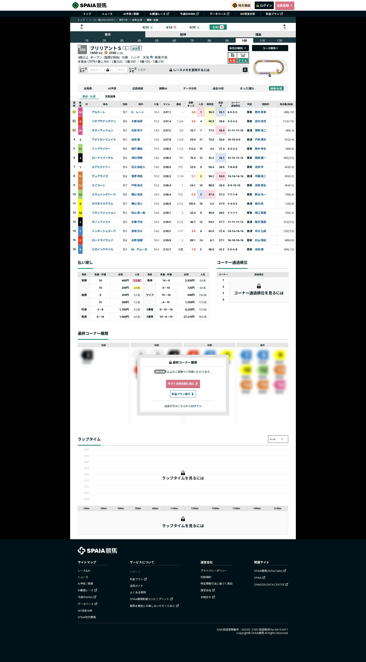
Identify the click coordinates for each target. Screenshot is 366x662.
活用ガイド (136, 585)
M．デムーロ (139, 249)
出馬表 (88, 88)
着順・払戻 (89, 96)
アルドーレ (98, 112)
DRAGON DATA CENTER (269, 584)
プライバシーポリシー (214, 570)
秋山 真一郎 (138, 213)
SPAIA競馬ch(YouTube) (268, 570)
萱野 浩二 (260, 130)
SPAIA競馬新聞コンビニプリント (149, 598)
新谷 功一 (260, 194)
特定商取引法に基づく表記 (217, 583)
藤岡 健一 (260, 158)
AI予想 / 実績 (131, 14)
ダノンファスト (101, 222)
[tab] (89, 96)
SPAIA (258, 577)
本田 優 (259, 249)
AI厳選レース (157, 14)
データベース (218, 14)
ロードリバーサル (102, 158)
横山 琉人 (137, 203)
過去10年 (218, 88)
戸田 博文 (260, 139)
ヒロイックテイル (102, 249)
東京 (108, 34)
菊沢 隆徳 (260, 222)
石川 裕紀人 (138, 167)
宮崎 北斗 (137, 231)
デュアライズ (100, 176)
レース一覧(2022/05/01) (101, 19)
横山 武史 (137, 194)
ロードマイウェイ (102, 240)
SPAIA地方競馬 (87, 617)
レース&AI (84, 570)
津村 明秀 (137, 158)
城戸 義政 (137, 148)
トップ (87, 14)
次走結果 (110, 96)
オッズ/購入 (247, 88)
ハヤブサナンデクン (104, 121)
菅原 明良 (137, 176)
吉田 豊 (135, 139)
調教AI (163, 88)
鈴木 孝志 (260, 148)
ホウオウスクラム (102, 203)
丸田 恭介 (137, 130)
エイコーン (98, 185)
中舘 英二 (260, 176)
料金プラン (272, 14)
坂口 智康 (260, 213)
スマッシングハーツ (104, 194)
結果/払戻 (137, 19)
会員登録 (283, 5)
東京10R (123, 19)
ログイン (266, 5)
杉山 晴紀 (260, 240)
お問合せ (206, 597)
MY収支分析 (247, 14)
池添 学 (259, 167)
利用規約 (206, 577)
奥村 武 (259, 203)
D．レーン (137, 112)
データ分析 (190, 88)
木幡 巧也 (137, 222)
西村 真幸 (260, 112)
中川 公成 (260, 231)
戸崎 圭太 (137, 185)
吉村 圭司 (260, 121)
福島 (258, 34)
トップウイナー (101, 148)
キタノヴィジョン (102, 130)
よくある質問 (138, 592)
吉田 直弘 (260, 185)
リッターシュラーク (104, 231)
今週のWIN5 (187, 14)
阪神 (183, 34)
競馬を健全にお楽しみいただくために (152, 605)
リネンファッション (104, 213)
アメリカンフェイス (104, 139)
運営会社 (206, 590)
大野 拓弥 (137, 121)
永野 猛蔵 (137, 240)
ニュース (107, 14)
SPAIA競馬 (257, 633)
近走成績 (137, 88)
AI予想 (112, 88)
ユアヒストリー (101, 167)
